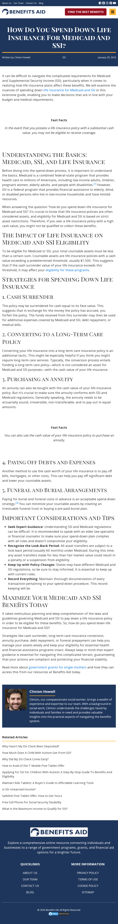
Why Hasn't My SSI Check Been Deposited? (30, 746)
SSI (64, 57)
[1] (95, 184)
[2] (17, 502)
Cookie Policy (88, 886)
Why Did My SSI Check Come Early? (25, 759)
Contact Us (31, 3)
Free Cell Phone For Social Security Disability (31, 802)
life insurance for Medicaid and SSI (69, 90)
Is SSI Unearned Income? (19, 789)
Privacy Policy (88, 873)
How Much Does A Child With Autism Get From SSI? (36, 753)
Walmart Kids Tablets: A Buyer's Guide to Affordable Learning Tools (48, 783)
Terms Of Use (88, 879)
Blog (41, 3)
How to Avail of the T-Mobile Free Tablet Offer (33, 766)
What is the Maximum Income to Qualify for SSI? (34, 809)
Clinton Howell (22, 57)
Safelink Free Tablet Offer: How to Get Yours (32, 796)
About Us (6, 3)
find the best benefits (86, 12)
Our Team (19, 3)
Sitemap (88, 892)
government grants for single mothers (57, 667)
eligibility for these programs (67, 270)
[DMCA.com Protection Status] (59, 915)
